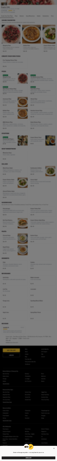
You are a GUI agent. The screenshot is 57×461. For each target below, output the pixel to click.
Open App (28, 457)
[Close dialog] (54, 448)
